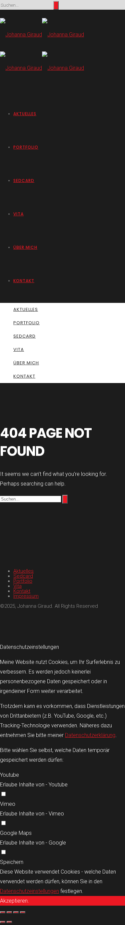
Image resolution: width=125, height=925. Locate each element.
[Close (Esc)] (2, 912)
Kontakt (23, 281)
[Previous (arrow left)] (2, 922)
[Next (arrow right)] (9, 922)
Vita (18, 214)
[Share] (9, 912)
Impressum (26, 596)
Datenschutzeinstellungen (29, 891)
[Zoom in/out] (22, 912)
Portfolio (25, 147)
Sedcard (23, 180)
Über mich (25, 247)
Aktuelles (24, 114)
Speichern (11, 862)
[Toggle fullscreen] (16, 912)
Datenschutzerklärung (90, 735)
